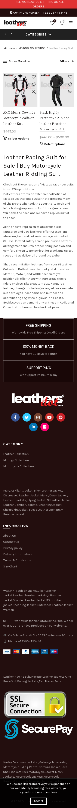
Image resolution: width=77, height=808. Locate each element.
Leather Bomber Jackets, (20, 505)
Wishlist (54, 21)
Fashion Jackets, (15, 500)
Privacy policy (12, 548)
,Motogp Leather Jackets (47, 676)
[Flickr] (44, 427)
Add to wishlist (33, 77)
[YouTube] (49, 417)
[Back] (8, 34)
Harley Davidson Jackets (20, 762)
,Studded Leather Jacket (29, 600)
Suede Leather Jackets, (45, 510)
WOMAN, (9, 591)
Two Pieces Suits (50, 681)
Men (6, 490)
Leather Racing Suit (16, 676)
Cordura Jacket (49, 767)
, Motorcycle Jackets (28, 776)
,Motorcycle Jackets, (52, 762)
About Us (9, 535)
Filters (64, 61)
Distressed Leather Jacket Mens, (26, 495)
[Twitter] (26, 417)
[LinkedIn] (33, 427)
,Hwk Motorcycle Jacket (38, 772)
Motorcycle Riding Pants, (21, 767)
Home (11, 48)
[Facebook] (15, 417)
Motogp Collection (16, 460)
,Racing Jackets (27, 681)
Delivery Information (17, 554)
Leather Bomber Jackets (30, 595)
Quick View (33, 91)
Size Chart (10, 566)
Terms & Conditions (17, 560)
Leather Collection (16, 454)
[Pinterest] (60, 417)
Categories (36, 34)
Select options (18, 138)
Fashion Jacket (26, 591)
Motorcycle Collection (18, 466)
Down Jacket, (58, 495)
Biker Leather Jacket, (48, 490)
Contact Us (11, 542)
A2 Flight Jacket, (21, 490)
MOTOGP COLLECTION (32, 48)
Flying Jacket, (36, 500)
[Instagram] (38, 417)
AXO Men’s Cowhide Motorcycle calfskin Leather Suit (19, 118)
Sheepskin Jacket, (15, 510)
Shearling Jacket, (50, 505)
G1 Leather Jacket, (59, 500)
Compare (33, 84)
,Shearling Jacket (24, 605)
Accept (38, 801)
